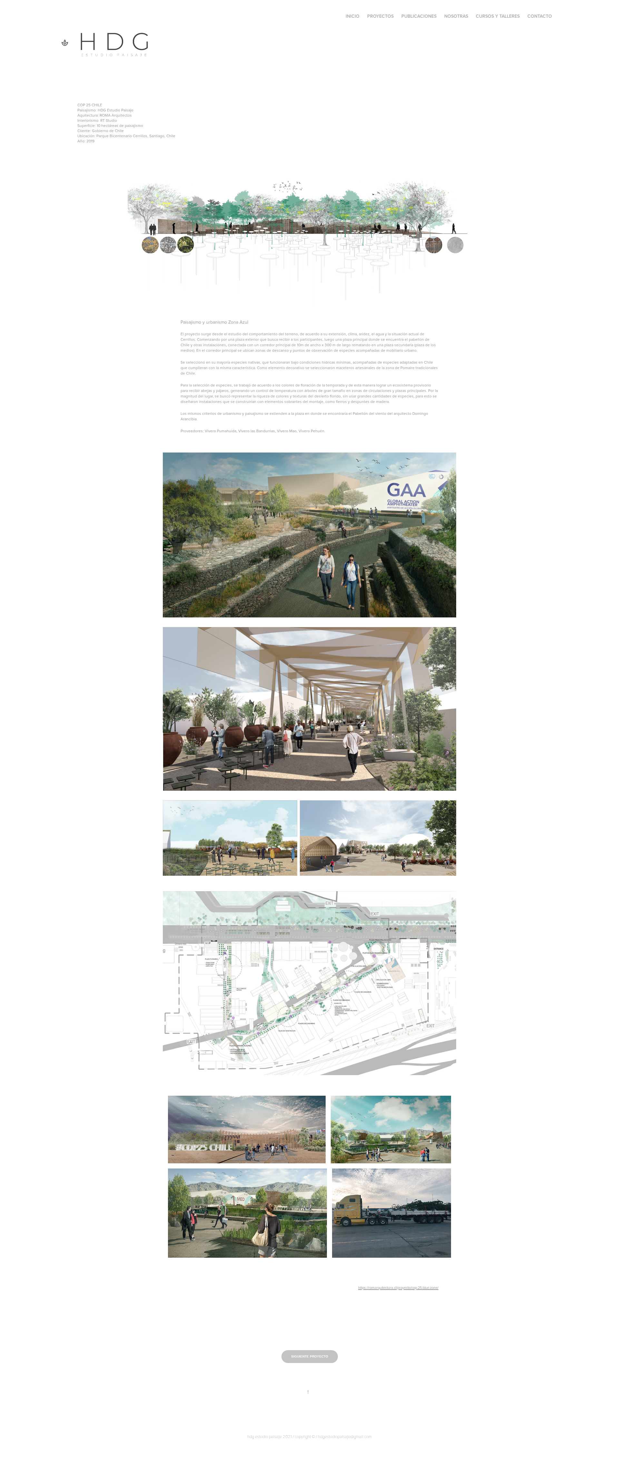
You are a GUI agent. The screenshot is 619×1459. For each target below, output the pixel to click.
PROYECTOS (380, 16)
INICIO (352, 16)
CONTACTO (539, 16)
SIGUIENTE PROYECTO (309, 1356)
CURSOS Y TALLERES (498, 16)
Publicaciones (419, 16)
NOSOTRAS (456, 16)
